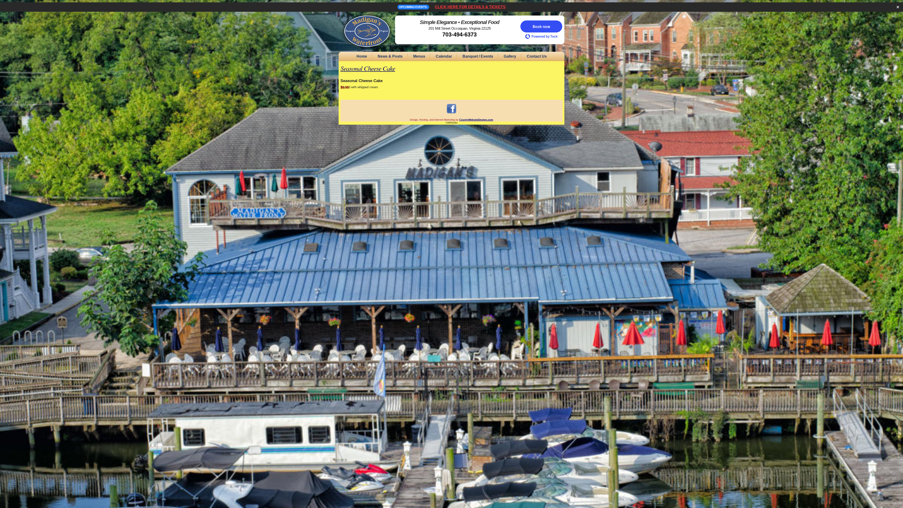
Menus (419, 56)
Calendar (444, 56)
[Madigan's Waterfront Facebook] (451, 113)
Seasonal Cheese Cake (368, 68)
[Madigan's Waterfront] (366, 50)
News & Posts (390, 56)
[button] (541, 26)
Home (361, 56)
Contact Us (537, 56)
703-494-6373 (459, 34)
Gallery (510, 56)
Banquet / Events (478, 56)
